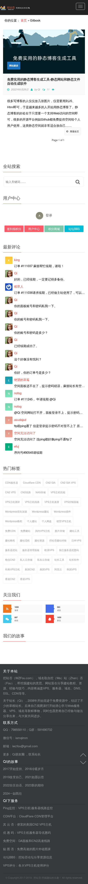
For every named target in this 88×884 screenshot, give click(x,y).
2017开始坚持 (12, 769)
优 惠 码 (8, 832)
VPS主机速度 (51, 502)
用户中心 (34, 229)
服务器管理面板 (30, 550)
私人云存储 (26, 559)
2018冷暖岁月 (34, 769)
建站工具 (74, 530)
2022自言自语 (12, 785)
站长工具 (59, 559)
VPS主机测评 (12, 502)
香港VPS (25, 579)
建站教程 (10, 540)
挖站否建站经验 (58, 540)
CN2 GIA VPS (68, 482)
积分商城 (54, 229)
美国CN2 (30, 569)
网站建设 (13, 65)
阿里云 (58, 569)
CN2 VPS (10, 492)
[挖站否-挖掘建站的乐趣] (23, 7)
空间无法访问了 (25, 433)
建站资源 (39, 540)
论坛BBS (74, 229)
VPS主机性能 (58, 492)
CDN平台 (9, 816)
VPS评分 (9, 865)
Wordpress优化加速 (16, 511)
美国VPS (45, 569)
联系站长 (34, 754)
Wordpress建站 (40, 511)
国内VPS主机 (42, 530)
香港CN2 (10, 579)
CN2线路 (26, 492)
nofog (17, 393)
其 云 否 (8, 824)
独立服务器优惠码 (69, 550)
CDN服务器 (11, 482)
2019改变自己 (12, 777)
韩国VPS (72, 569)
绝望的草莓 (21, 379)
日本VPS (76, 540)
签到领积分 (14, 229)
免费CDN (10, 530)
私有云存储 (43, 559)
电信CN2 (10, 559)
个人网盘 (47, 521)
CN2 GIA (50, 482)
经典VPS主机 (12, 569)
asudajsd (20, 419)
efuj (16, 446)
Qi (39, 89)
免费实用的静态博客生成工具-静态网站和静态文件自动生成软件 (43, 81)
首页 (24, 20)
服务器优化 (11, 550)
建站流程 (25, 540)
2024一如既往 (12, 793)
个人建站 (32, 521)
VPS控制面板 (71, 502)
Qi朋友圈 (18, 754)
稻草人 (18, 286)
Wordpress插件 (62, 511)
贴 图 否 (8, 849)
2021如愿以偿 (34, 777)
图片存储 (60, 530)
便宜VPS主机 (63, 521)
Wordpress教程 (13, 521)
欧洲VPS (49, 550)
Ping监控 (9, 808)
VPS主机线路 (32, 502)
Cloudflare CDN (32, 482)
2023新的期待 (34, 785)
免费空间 (9, 840)
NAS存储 (41, 492)
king (17, 259)
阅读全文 (74, 131)
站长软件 (74, 559)
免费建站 (25, 530)
